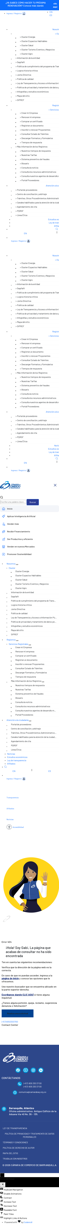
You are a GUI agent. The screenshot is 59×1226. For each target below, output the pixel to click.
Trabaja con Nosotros (15, 1158)
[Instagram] (33, 1070)
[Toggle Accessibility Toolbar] (2, 1175)
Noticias (11, 753)
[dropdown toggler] (17, 564)
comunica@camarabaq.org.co (32, 1092)
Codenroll (28, 1222)
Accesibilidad (18, 827)
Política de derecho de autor (18, 1147)
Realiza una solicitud (17, 1013)
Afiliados (11, 763)
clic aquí (55, 5)
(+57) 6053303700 (10, 1021)
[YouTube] (25, 1070)
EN (51, 12)
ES (51, 15)
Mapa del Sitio (10, 1153)
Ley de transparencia (16, 760)
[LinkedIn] (41, 1070)
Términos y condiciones (15, 1142)
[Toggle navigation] (54, 23)
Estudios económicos (17, 757)
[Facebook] (18, 1070)
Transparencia (13, 797)
